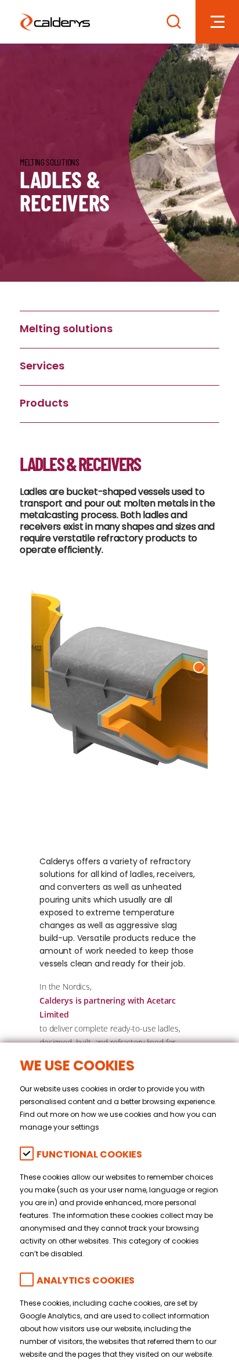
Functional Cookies (89, 1155)
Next (199, 664)
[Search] (173, 22)
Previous (39, 664)
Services (42, 367)
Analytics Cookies (86, 1281)
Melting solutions (66, 330)
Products (44, 404)
